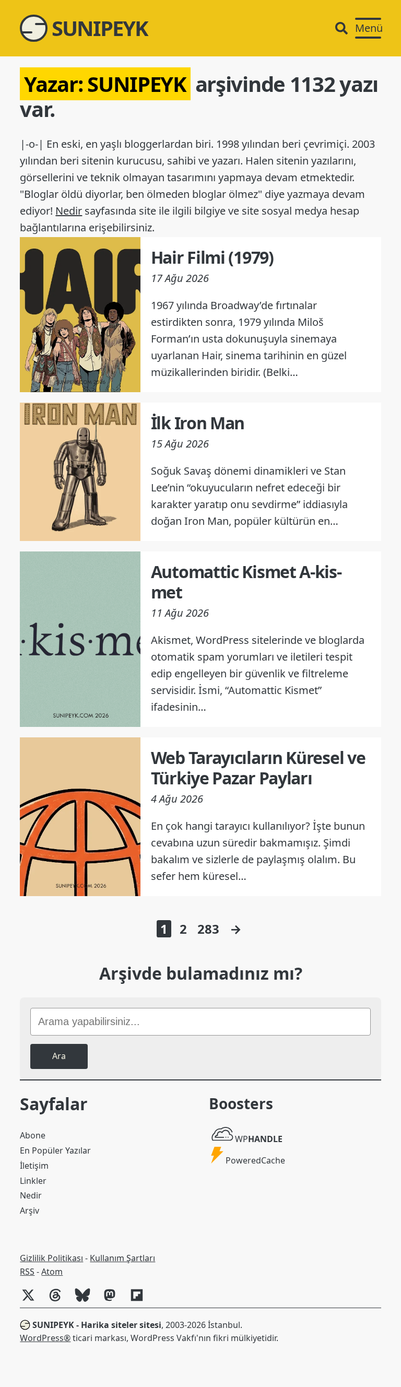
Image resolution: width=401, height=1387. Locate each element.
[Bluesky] (86, 1300)
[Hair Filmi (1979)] (80, 314)
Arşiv (29, 1210)
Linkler (33, 1180)
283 (208, 928)
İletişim (34, 1165)
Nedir (68, 211)
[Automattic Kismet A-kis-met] (80, 639)
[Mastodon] (113, 1300)
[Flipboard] (141, 1300)
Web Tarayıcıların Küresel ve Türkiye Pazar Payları (258, 767)
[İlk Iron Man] (80, 472)
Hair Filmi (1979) (212, 257)
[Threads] (59, 1300)
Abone (32, 1135)
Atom (52, 1271)
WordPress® (45, 1338)
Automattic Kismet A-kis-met (246, 581)
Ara (59, 1056)
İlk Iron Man (197, 423)
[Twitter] (32, 1300)
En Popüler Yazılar (55, 1150)
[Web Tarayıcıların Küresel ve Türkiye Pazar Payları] (80, 816)
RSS (27, 1271)
